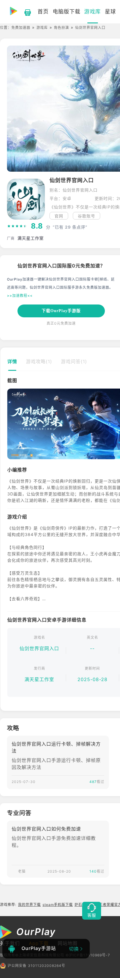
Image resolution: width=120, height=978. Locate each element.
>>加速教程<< (20, 295)
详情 (12, 361)
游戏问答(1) (74, 361)
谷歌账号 (86, 215)
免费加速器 (20, 27)
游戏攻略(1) (39, 361)
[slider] (17, 226)
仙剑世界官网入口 (39, 648)
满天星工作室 (39, 679)
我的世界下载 (29, 904)
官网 (58, 215)
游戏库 (42, 27)
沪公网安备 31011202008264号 (36, 965)
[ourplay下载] (25, 11)
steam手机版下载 (58, 904)
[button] (11, 424)
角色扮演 (61, 27)
